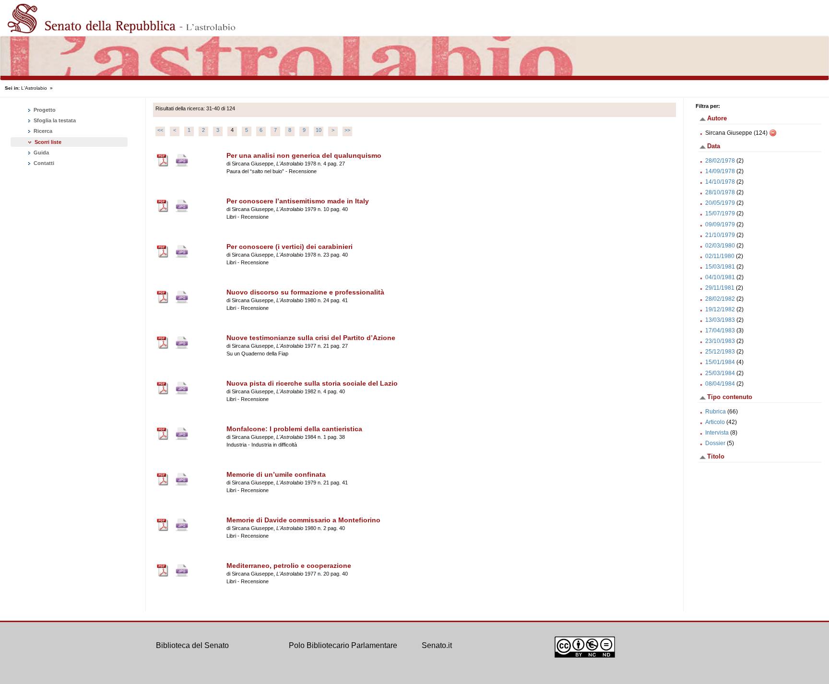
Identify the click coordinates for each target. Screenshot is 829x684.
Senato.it (437, 645)
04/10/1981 (720, 277)
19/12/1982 (720, 309)
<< (160, 130)
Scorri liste (48, 142)
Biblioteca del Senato (192, 645)
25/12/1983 (720, 351)
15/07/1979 (720, 213)
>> (347, 130)
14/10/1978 (720, 181)
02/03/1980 (720, 245)
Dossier (715, 443)
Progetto (44, 110)
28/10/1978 (720, 192)
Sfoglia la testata (54, 120)
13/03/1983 (720, 320)
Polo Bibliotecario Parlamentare (343, 645)
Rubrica (715, 411)
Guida (40, 152)
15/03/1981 (720, 266)
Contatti (43, 163)
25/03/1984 (720, 373)
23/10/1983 (720, 341)
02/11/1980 (719, 256)
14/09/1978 (720, 171)
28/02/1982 (720, 298)
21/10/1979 (720, 235)
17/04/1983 (720, 330)
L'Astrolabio (34, 88)
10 (318, 130)
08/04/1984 (720, 383)
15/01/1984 (720, 362)
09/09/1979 (720, 224)
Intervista (717, 432)
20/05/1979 (720, 203)
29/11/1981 (719, 287)
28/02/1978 (720, 160)
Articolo (715, 422)
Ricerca (42, 131)
